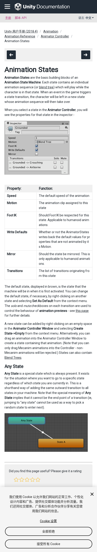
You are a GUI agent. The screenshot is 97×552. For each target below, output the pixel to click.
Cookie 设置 (48, 521)
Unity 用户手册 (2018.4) (21, 31)
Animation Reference (20, 36)
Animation (50, 31)
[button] (16, 479)
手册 (8, 18)
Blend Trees (13, 357)
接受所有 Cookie (48, 544)
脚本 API (21, 18)
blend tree (46, 87)
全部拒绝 (48, 531)
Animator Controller (55, 36)
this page (82, 311)
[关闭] (92, 494)
